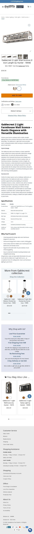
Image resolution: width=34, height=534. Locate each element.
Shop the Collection (17, 277)
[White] (26, 296)
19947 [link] (2, 19)
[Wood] (11, 296)
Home (2, 17)
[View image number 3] (14, 56)
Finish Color (11, 84)
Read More (17, 336)
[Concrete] (8, 296)
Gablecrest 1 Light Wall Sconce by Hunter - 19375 (9, 403)
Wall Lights (17, 17)
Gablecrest (21, 66)
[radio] (15, 88)
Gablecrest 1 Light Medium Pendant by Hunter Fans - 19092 (9, 301)
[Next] (28, 293)
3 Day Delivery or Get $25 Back (10, 80)
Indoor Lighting (10, 17)
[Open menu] (3, 7)
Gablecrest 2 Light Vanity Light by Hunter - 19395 (25, 403)
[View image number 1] (3, 56)
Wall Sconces (25, 17)
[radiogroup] (17, 88)
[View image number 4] (20, 56)
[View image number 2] (9, 56)
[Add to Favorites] (29, 25)
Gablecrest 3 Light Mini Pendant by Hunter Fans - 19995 (24, 301)
